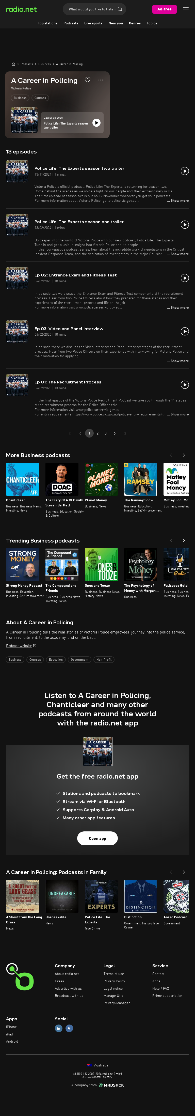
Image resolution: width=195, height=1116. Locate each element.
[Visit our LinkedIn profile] (59, 1028)
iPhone (11, 1027)
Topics (152, 23)
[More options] (101, 80)
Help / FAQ (160, 988)
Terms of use (114, 974)
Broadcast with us (69, 996)
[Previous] (171, 453)
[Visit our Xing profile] (69, 1028)
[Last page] (125, 433)
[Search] (120, 9)
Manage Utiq (113, 996)
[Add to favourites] (88, 80)
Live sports (93, 23)
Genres (135, 23)
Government (79, 659)
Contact (158, 974)
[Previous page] (80, 433)
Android (12, 1041)
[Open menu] (186, 9)
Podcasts (70, 23)
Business (20, 98)
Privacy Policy (114, 981)
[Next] (184, 453)
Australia (100, 1065)
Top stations (47, 23)
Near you (115, 23)
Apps (156, 981)
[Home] (13, 64)
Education (56, 659)
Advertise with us (68, 988)
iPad (9, 1034)
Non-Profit (103, 659)
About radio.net (67, 974)
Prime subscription (167, 996)
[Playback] (96, 123)
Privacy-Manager (117, 1003)
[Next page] (115, 433)
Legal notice (113, 988)
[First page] (70, 433)
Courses (40, 98)
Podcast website (19, 646)
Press (59, 981)
